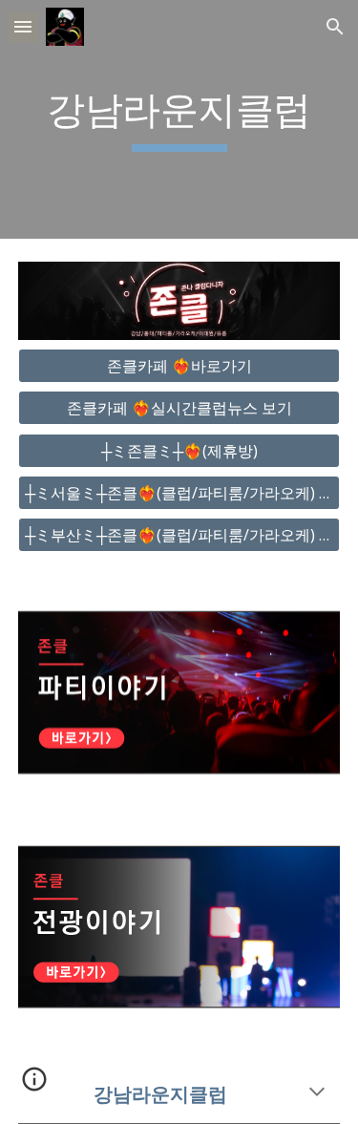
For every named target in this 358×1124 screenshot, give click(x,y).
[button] (23, 26)
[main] (179, 119)
